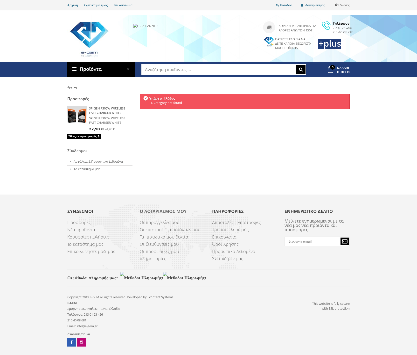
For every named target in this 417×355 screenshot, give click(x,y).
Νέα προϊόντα (81, 229)
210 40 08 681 (343, 32)
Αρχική (72, 5)
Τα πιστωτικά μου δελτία (164, 237)
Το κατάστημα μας (86, 169)
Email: (71, 326)
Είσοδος (285, 5)
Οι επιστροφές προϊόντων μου (170, 229)
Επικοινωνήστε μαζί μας (91, 251)
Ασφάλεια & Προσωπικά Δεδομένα (98, 161)
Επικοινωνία (122, 5)
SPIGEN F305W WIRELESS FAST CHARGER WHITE (107, 110)
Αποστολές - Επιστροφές (236, 222)
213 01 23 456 (342, 28)
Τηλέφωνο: (75, 314)
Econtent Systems (160, 297)
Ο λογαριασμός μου (163, 211)
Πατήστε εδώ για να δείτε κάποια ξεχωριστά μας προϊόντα (293, 43)
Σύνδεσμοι (77, 150)
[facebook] (71, 342)
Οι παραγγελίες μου (160, 222)
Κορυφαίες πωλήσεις (88, 237)
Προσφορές (78, 98)
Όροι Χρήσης (225, 244)
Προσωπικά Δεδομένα (233, 251)
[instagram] (81, 342)
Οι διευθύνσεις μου (159, 244)
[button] (345, 241)
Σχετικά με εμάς (96, 5)
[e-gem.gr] (89, 39)
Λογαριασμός (315, 5)
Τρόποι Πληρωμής (230, 229)
